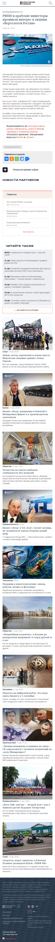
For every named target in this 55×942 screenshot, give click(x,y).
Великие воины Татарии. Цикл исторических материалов (27, 213)
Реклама (6, 915)
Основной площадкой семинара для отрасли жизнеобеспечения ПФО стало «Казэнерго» (27, 269)
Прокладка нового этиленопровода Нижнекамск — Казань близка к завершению (24, 277)
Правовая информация (12, 918)
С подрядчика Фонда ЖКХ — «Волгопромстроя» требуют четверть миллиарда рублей (27, 533)
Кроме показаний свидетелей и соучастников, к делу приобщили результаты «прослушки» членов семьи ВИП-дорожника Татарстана (27, 753)
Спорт (5, 352)
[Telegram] (22, 159)
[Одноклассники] (12, 159)
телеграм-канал (36, 126)
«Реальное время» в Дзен (25, 169)
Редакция (7, 912)
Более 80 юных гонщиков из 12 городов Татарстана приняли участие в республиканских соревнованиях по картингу (27, 866)
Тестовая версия (10, 934)
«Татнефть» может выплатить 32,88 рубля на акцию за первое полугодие (27, 301)
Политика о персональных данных (14, 922)
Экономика (7, 689)
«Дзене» (30, 137)
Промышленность (13, 12)
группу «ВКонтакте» (17, 128)
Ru (30, 911)
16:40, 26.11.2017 (9, 28)
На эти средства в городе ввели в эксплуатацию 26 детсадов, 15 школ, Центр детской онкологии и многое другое (27, 641)
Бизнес (6, 408)
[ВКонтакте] (6, 159)
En (34, 911)
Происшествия (9, 743)
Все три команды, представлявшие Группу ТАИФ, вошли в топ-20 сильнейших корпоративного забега (26, 361)
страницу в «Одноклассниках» (22, 131)
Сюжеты (11, 194)
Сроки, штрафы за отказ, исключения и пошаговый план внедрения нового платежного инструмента (25, 697)
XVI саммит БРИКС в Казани (19, 203)
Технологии (8, 580)
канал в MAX (35, 128)
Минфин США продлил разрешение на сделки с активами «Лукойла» (24, 285)
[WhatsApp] (17, 159)
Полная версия (9, 932)
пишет (9, 101)
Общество (7, 466)
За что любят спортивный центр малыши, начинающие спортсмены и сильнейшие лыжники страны (26, 810)
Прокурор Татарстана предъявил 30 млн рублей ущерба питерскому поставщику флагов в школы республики (25, 418)
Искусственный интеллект (18, 223)
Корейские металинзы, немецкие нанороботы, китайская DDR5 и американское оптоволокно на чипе (27, 588)
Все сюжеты (28, 232)
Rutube (19, 137)
